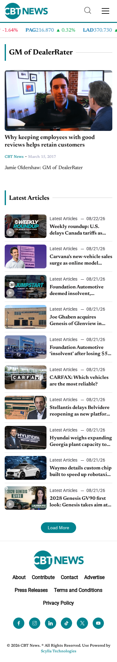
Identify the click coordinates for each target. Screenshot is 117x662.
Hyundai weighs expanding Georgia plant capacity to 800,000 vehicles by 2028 (81, 442)
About (19, 577)
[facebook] (18, 623)
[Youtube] (98, 623)
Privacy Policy (58, 603)
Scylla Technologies (58, 651)
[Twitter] (82, 623)
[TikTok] (66, 623)
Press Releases (31, 590)
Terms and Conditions (78, 590)
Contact (69, 577)
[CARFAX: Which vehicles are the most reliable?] (25, 377)
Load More (58, 527)
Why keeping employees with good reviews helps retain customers (50, 141)
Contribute (43, 577)
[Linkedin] (50, 623)
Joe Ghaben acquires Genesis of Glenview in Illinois (76, 321)
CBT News (14, 157)
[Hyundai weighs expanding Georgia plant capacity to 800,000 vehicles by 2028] (25, 437)
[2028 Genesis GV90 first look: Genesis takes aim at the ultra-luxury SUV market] (25, 498)
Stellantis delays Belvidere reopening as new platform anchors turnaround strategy (80, 411)
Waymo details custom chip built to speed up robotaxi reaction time (81, 472)
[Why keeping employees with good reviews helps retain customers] (58, 100)
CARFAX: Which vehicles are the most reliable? (79, 381)
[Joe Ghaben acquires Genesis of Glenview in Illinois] (25, 316)
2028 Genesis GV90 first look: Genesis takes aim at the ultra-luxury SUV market (79, 502)
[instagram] (34, 623)
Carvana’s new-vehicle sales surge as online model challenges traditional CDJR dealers (81, 260)
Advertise (94, 577)
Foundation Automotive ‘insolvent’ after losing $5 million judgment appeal (79, 351)
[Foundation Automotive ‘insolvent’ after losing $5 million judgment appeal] (25, 347)
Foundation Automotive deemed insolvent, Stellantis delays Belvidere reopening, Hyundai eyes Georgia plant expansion (80, 291)
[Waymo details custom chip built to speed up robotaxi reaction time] (25, 467)
